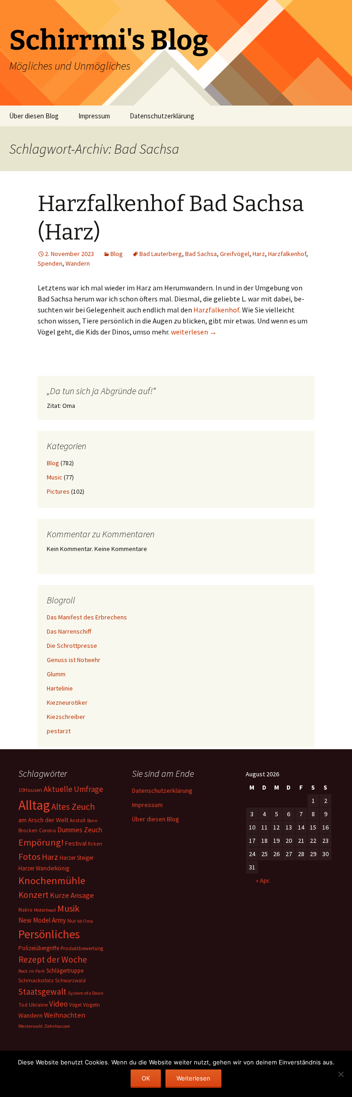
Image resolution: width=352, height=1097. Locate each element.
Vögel (75, 1005)
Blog (116, 254)
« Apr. (263, 880)
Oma (88, 921)
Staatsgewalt (42, 991)
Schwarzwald (70, 980)
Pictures (58, 491)
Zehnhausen (57, 1026)
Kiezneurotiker (67, 702)
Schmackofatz (36, 980)
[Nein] (340, 1074)
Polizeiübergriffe (38, 948)
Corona (47, 830)
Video (58, 1004)
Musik (68, 908)
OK (146, 1078)
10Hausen (30, 789)
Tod (23, 1005)
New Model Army (42, 920)
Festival (76, 843)
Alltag (34, 804)
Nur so (74, 920)
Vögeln (91, 1004)
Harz (259, 254)
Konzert (33, 894)
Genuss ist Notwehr (73, 660)
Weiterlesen (193, 1078)
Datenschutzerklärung (162, 115)
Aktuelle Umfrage (73, 789)
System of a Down (86, 993)
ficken (95, 844)
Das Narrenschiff (69, 631)
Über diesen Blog (34, 115)
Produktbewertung (81, 948)
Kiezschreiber (66, 717)
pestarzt (59, 731)
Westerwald (30, 1026)
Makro (25, 910)
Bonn (92, 821)
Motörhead (45, 910)
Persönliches (49, 934)
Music (54, 477)
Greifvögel (234, 254)
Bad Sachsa (201, 254)
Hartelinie (60, 688)
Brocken (28, 830)
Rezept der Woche (52, 959)
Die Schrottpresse (72, 645)
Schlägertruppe (64, 970)
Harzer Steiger (77, 858)
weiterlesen (194, 331)
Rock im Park (31, 971)
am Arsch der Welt (43, 820)
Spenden (50, 263)
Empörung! (41, 842)
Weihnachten (64, 1015)
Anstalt (78, 820)
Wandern (78, 263)
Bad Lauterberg (160, 254)
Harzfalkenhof (287, 254)
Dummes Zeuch (79, 829)
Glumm (56, 674)
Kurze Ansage (72, 895)
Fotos (29, 857)
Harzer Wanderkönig (43, 868)
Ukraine (38, 1004)
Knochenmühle (51, 880)
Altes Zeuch (73, 806)
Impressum (94, 115)
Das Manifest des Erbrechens (87, 617)
